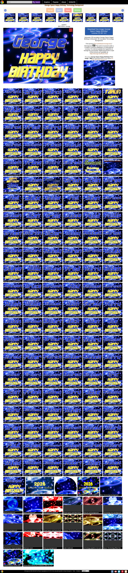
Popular (56, 2)
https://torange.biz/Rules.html (99, 53)
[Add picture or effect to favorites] (5, 30)
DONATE (72, 2)
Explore (47, 2)
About (63, 2)
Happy (68, 10)
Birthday (77, 10)
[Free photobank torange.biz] (2, 2)
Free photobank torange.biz (102, 43)
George (50, 10)
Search (38, 2)
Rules (74, 571)
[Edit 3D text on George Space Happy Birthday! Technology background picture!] (70, 30)
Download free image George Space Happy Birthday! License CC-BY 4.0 (99, 31)
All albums (78, 571)
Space (59, 10)
